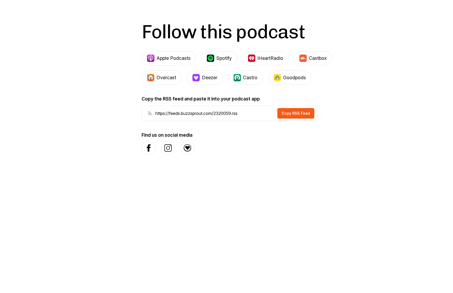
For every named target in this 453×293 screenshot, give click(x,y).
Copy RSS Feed (296, 113)
